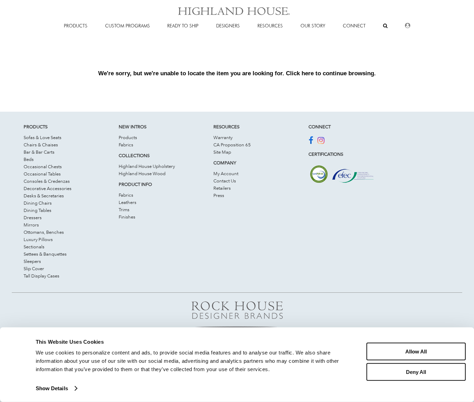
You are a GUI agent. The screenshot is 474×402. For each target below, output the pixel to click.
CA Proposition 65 (232, 144)
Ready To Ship (182, 25)
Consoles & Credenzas (47, 181)
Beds (29, 159)
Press (218, 195)
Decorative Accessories (47, 188)
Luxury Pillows (38, 239)
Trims (124, 209)
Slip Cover (34, 268)
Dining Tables (37, 210)
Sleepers (32, 261)
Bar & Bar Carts (39, 152)
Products (128, 137)
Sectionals (34, 246)
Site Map (222, 152)
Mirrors (31, 225)
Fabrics (126, 144)
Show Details (52, 388)
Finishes (127, 217)
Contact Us (224, 180)
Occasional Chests (43, 166)
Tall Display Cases (41, 276)
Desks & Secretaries (44, 195)
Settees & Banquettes (45, 254)
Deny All (416, 372)
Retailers (222, 188)
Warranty (222, 137)
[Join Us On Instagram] (321, 141)
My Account (225, 173)
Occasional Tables (42, 174)
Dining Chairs (38, 203)
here (308, 73)
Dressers (33, 217)
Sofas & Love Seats (42, 137)
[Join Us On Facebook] (310, 141)
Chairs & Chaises (41, 144)
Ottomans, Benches (44, 232)
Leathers (127, 202)
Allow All (416, 351)
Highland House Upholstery (147, 166)
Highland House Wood (142, 173)
